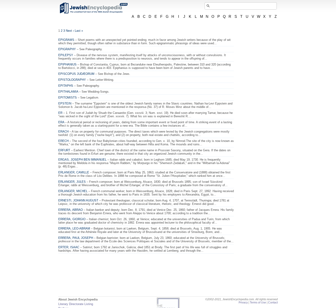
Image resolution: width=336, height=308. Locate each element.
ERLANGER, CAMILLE (73, 172)
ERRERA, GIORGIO (71, 219)
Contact (273, 302)
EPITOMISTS (67, 97)
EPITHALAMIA (68, 91)
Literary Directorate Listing (75, 304)
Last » (79, 30)
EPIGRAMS (66, 40)
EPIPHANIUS (67, 64)
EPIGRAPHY (67, 49)
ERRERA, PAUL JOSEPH (75, 238)
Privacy (243, 302)
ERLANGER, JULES (72, 181)
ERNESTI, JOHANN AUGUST (78, 200)
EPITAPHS (65, 85)
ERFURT (64, 150)
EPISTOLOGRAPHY (72, 79)
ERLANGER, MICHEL (73, 191)
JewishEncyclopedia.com (93, 8)
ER (60, 113)
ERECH (63, 141)
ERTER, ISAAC (68, 247)
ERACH (63, 131)
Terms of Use (258, 302)
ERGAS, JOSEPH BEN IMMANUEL (82, 159)
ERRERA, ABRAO (70, 209)
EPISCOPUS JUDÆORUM (76, 74)
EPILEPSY (65, 55)
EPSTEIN (64, 103)
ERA (61, 122)
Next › (70, 30)
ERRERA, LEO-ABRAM (74, 228)
